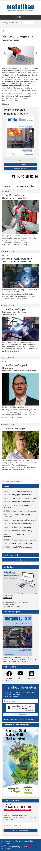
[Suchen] (37, 22)
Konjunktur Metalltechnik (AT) (19, 502)
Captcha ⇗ (29, 710)
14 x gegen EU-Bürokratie (17, 495)
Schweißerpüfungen (13, 195)
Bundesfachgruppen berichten (19, 491)
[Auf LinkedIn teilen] (27, 177)
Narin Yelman (8, 604)
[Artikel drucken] (36, 176)
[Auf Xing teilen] (22, 177)
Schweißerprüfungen (14, 309)
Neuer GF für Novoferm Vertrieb (19, 520)
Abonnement (21, 165)
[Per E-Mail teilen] (32, 176)
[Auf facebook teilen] (13, 177)
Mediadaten (8, 595)
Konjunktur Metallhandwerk (18, 524)
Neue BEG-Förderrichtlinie (17, 543)
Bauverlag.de (6, 849)
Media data (7, 598)
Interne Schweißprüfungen (17, 258)
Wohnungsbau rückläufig (17, 527)
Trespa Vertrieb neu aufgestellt (19, 540)
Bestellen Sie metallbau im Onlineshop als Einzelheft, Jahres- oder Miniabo (19, 660)
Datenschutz (29, 841)
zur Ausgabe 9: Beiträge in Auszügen (17, 657)
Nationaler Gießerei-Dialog (17, 531)
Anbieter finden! (21, 830)
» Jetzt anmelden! (20, 715)
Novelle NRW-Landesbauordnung (20, 547)
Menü (21, 17)
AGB (21, 841)
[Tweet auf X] (18, 177)
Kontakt (15, 841)
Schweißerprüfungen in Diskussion (15, 366)
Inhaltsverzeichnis (20, 169)
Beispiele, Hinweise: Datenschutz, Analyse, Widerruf (19, 719)
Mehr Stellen (20, 560)
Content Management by (10, 847)
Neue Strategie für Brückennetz (19, 511)
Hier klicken (22, 708)
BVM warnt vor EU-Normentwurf (20, 498)
